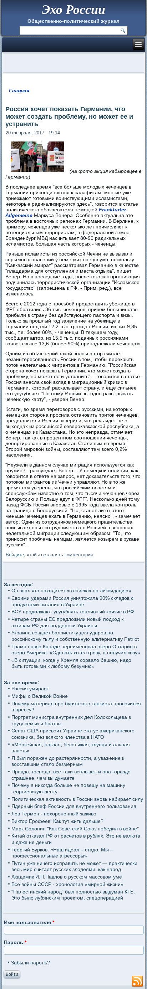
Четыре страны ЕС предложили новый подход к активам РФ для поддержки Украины (67, 622)
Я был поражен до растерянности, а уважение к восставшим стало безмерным (67, 761)
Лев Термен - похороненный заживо (53, 814)
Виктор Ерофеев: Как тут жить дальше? (57, 821)
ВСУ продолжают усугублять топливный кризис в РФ (72, 611)
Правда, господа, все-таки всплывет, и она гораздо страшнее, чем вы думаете (71, 775)
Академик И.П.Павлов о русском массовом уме (66, 877)
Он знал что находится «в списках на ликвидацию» (71, 590)
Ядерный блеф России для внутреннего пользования (73, 806)
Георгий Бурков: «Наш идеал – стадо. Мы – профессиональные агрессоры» (62, 853)
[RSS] (137, 981)
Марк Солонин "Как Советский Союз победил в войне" (75, 828)
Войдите (15, 554)
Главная (19, 90)
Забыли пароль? (30, 962)
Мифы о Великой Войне (39, 696)
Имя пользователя (29, 922)
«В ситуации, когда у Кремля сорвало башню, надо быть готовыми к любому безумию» (71, 663)
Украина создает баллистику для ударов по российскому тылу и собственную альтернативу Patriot (75, 636)
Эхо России (73, 9)
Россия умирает (30, 688)
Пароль (15, 942)
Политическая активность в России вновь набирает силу (77, 799)
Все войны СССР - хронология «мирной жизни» (67, 884)
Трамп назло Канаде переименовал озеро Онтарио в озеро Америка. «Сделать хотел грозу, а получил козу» (75, 650)
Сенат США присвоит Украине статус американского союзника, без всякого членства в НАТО (73, 734)
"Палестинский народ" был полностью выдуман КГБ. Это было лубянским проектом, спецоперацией (73, 895)
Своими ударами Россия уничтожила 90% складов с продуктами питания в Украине (72, 601)
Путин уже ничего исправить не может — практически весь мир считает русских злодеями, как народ (74, 866)
